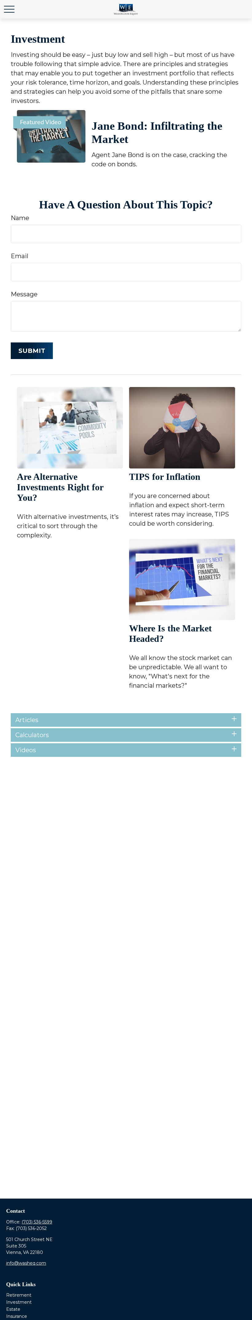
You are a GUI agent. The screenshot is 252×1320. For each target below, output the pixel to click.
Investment (19, 1302)
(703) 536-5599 (37, 1222)
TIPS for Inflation (164, 477)
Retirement (18, 1295)
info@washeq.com (26, 1263)
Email (19, 256)
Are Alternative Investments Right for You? (60, 487)
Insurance (16, 1316)
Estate (13, 1309)
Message (24, 294)
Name (20, 218)
